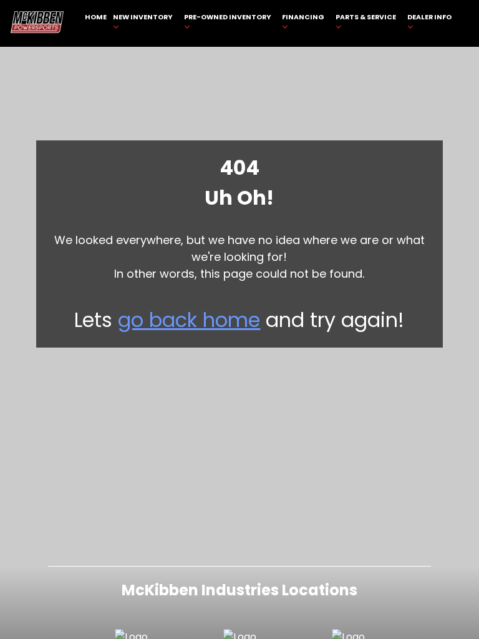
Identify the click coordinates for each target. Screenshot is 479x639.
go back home (189, 320)
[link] (96, 23)
